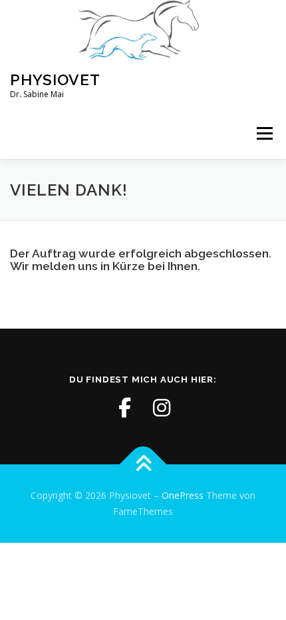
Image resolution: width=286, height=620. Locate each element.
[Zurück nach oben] (143, 464)
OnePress (183, 495)
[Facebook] (124, 408)
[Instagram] (162, 408)
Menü (264, 134)
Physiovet (55, 79)
